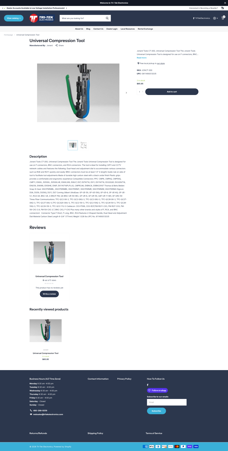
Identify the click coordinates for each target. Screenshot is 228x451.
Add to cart (172, 92)
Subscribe (156, 411)
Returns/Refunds (38, 433)
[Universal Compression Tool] (46, 331)
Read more (141, 58)
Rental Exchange (145, 29)
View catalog (13, 18)
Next (66, 8)
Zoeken (107, 18)
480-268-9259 (40, 410)
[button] (2, 8)
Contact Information (98, 378)
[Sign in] (215, 18)
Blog (88, 29)
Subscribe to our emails (157, 397)
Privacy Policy (124, 378)
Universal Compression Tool (45, 353)
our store (161, 63)
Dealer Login (112, 29)
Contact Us (98, 29)
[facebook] (147, 385)
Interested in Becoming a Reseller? (203, 8)
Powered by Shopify (62, 446)
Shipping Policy (95, 433)
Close (225, 3)
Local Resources (128, 29)
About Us (79, 29)
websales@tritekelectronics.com (48, 414)
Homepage (8, 35)
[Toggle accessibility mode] (222, 8)
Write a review (49, 294)
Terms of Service (154, 433)
